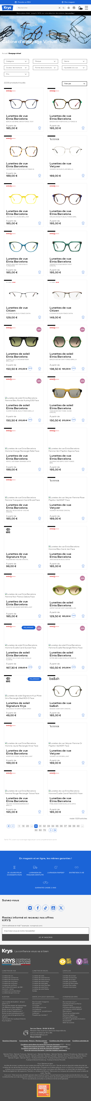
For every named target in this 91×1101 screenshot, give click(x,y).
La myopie (35, 1005)
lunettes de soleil (34, 1065)
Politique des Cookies (70, 1017)
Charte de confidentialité (71, 1013)
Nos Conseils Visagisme (40, 1002)
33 (48, 826)
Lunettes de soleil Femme (40, 977)
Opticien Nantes (57, 1054)
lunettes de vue (23, 1065)
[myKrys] (69, 8)
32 (44, 826)
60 (40, 830)
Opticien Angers (13, 1058)
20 (27, 826)
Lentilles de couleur (69, 979)
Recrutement (67, 1011)
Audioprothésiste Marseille (56, 1060)
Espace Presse (68, 1005)
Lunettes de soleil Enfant (40, 981)
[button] (79, 7)
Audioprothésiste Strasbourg (36, 1060)
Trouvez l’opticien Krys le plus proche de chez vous (66, 1075)
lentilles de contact (10, 1065)
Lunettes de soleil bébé (40, 983)
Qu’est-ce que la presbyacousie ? (13, 1013)
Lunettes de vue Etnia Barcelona (20, 118)
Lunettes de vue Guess (9, 983)
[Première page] (8, 826)
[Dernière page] (55, 830)
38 (69, 826)
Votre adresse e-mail (22, 926)
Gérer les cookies (68, 1022)
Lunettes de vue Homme (10, 979)
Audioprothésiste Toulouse (57, 1058)
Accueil (4, 53)
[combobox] (16, 61)
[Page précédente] (13, 826)
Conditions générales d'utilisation (74, 1019)
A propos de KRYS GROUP (72, 1007)
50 (36, 830)
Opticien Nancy (25, 1058)
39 (74, 826)
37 (65, 826)
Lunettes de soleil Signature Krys (18, 705)
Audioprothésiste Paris (39, 1058)
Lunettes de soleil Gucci (40, 987)
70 (44, 830)
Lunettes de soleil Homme (41, 979)
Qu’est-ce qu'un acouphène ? (12, 1009)
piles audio (45, 1065)
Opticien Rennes (24, 1056)
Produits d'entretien (69, 987)
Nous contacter (35, 1037)
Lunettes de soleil (38, 976)
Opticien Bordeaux (44, 1054)
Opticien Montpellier (11, 1056)
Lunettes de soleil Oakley (40, 989)
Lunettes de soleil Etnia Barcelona (18, 357)
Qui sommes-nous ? (69, 1002)
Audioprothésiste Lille (75, 1058)
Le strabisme (36, 1009)
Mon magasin (69, 2)
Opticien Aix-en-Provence (66, 1056)
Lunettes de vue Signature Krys (17, 556)
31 (40, 826)
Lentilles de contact (69, 976)
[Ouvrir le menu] (86, 7)
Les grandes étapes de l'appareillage (14, 1005)
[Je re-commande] (74, 7)
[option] (16, 61)
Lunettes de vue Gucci (9, 985)
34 (52, 826)
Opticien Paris (8, 1054)
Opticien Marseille (50, 1056)
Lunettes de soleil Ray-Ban (41, 985)
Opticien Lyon (32, 1054)
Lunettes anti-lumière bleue (11, 991)
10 (23, 826)
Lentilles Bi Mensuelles (70, 983)
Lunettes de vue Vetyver (61, 166)
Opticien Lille (82, 1054)
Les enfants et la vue (39, 1007)
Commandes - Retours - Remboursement (33, 1041)
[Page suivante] (50, 830)
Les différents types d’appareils (12, 1007)
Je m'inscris (45, 937)
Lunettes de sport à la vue (10, 993)
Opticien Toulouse (20, 1054)
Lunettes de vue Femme (10, 977)
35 (57, 826)
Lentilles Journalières (70, 981)
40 (78, 826)
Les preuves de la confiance (72, 1003)
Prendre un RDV (24, 2)
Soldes (34, 991)
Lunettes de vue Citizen (18, 310)
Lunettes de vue (7, 976)
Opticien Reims (81, 1056)
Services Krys (37, 1003)
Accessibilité (67, 1021)
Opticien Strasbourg (70, 1054)
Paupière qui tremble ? (40, 1015)
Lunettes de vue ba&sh (60, 705)
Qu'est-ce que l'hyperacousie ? (12, 1011)
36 (61, 826)
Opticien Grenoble (37, 1056)
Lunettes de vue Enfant (10, 981)
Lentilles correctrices (70, 977)
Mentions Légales (69, 1015)
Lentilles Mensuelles (69, 985)
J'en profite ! (69, 13)
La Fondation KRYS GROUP (72, 1009)
